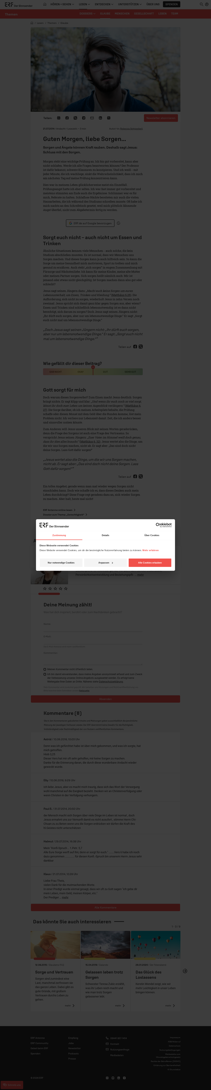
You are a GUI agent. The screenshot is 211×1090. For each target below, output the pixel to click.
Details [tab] (105, 535)
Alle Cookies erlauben (150, 562)
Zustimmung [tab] (59, 535)
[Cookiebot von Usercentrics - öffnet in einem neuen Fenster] (158, 525)
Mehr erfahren (150, 550)
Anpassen (103, 562)
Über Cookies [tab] (151, 535)
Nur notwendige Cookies (61, 562)
